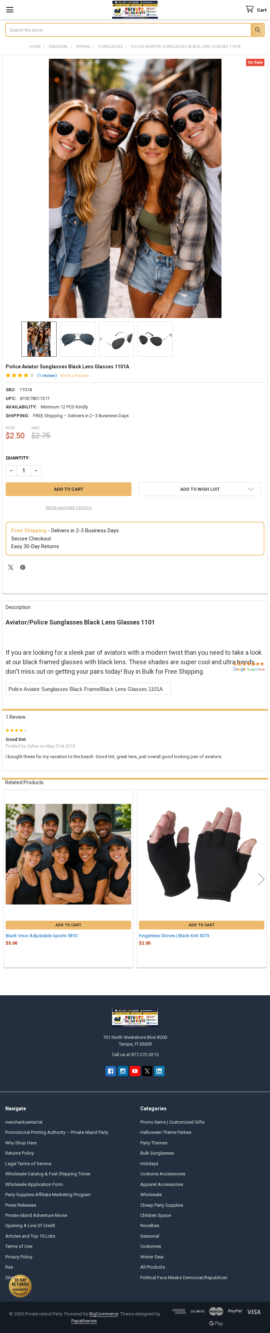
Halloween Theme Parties (165, 1132)
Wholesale (151, 1194)
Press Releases (20, 1205)
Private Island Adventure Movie (36, 1215)
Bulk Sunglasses (157, 1153)
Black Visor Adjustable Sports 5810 (41, 935)
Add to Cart (68, 925)
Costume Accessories (162, 1173)
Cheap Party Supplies (161, 1205)
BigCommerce (103, 1313)
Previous (9, 879)
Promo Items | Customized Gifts (172, 1122)
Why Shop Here (21, 1142)
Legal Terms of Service (28, 1163)
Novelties (149, 1225)
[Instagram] (123, 1071)
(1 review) (47, 375)
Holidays (149, 1163)
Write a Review (74, 375)
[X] (11, 567)
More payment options (69, 507)
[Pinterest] (23, 567)
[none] (135, 188)
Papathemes (84, 1321)
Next (261, 879)
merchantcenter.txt (24, 1122)
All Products (152, 1267)
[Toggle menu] (9, 9)
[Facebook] (110, 1071)
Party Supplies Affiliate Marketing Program (48, 1194)
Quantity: (18, 458)
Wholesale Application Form (34, 1184)
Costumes (150, 1246)
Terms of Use (18, 1246)
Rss (9, 1267)
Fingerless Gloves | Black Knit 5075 (174, 935)
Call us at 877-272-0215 (135, 1054)
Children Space (155, 1215)
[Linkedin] (159, 1071)
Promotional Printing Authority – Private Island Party (56, 1132)
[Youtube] (135, 1071)
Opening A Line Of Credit (30, 1225)
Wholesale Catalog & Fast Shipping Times (47, 1173)
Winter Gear (152, 1256)
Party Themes (153, 1142)
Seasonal (149, 1236)
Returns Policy (19, 1153)
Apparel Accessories (161, 1184)
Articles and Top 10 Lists (30, 1236)
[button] (200, 489)
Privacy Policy (18, 1256)
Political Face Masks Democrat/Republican (183, 1277)
